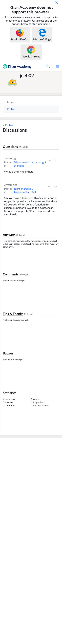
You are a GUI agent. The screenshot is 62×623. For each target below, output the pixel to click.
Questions (10, 147)
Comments (11, 274)
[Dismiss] (56, 2)
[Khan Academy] (16, 66)
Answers (9, 235)
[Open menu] (57, 66)
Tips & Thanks (13, 314)
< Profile (8, 125)
